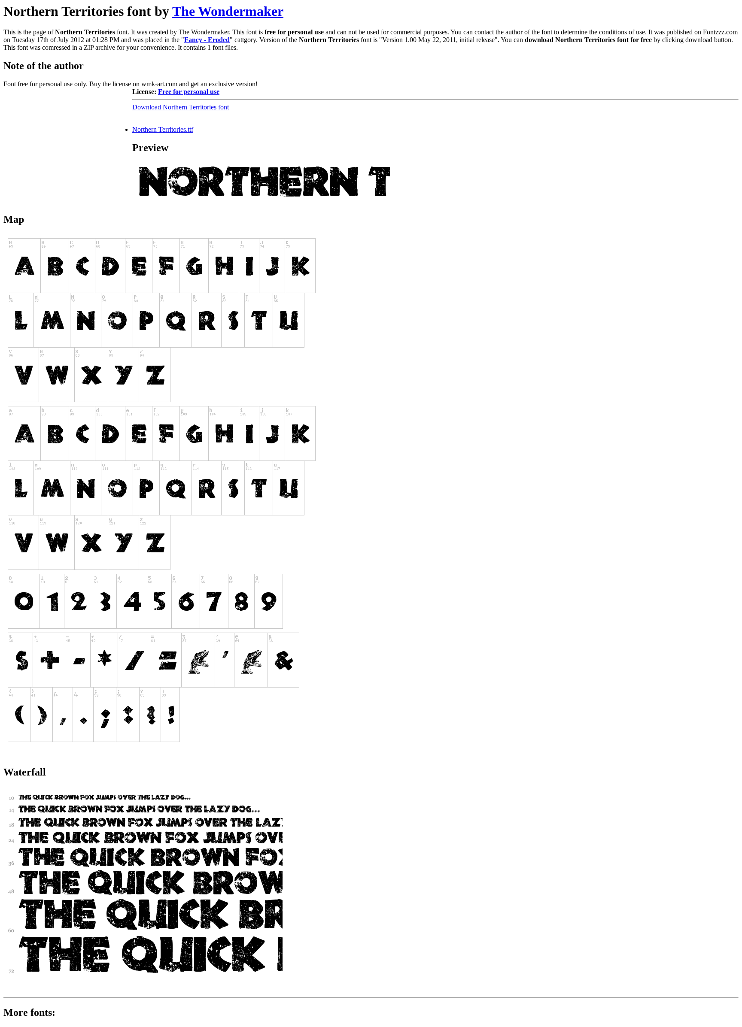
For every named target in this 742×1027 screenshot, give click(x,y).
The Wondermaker (227, 11)
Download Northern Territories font (180, 107)
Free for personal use (188, 91)
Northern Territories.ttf (162, 129)
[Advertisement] (67, 141)
